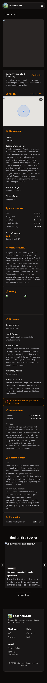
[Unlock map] (41, 99)
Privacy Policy (14, 648)
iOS (9, 633)
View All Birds (35, 94)
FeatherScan (15, 5)
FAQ (28, 637)
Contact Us (31, 633)
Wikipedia (37, 75)
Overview (11, 14)
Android (11, 637)
